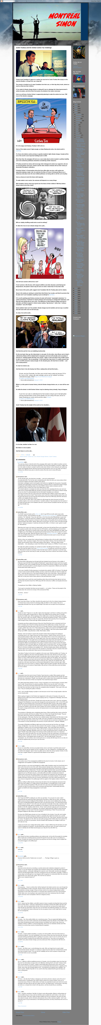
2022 (76, 106)
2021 (76, 108)
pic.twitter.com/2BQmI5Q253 (26, 378)
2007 (76, 311)
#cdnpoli (49, 376)
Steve (19, 834)
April (77, 131)
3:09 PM (20, 668)
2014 (76, 296)
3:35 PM (20, 741)
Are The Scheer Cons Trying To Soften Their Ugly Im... (80, 195)
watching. (18, 150)
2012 (76, 300)
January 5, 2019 (38, 380)
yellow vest (38, 514)
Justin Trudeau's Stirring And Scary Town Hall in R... (80, 237)
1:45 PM (20, 594)
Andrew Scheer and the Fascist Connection (80, 201)
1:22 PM (20, 972)
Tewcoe (20, 746)
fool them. (52, 294)
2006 (76, 313)
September (79, 120)
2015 (76, 294)
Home (43, 1012)
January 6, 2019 (38, 400)
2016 (76, 292)
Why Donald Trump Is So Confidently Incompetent (79, 255)
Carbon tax (31, 456)
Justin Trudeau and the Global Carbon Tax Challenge (80, 265)
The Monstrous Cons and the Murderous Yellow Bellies (80, 249)
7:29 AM (20, 860)
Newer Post (20, 1012)
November (79, 116)
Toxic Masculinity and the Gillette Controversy (80, 206)
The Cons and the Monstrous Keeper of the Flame (80, 189)
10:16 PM (20, 829)
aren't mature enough (42, 548)
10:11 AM (20, 880)
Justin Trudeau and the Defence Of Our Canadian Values (80, 231)
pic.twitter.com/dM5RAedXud (26, 398)
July (77, 124)
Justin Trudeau (53, 456)
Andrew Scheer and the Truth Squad (80, 271)
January (78, 137)
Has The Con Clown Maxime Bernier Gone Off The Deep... (80, 243)
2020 (76, 110)
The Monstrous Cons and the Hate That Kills (80, 140)
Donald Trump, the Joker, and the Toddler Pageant (80, 154)
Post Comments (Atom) (28, 1015)
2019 (76, 112)
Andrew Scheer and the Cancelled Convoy (79, 211)
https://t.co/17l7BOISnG (41, 376)
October (78, 118)
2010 (76, 305)
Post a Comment (22, 1006)
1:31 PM (20, 986)
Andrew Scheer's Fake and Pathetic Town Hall (80, 184)
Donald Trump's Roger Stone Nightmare (80, 160)
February (78, 135)
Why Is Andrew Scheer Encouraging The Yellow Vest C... (80, 217)
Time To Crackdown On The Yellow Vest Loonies (80, 224)
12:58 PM (20, 941)
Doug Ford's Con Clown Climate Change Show (80, 179)
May (77, 129)
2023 (76, 104)
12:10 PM (20, 472)
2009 (76, 307)
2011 (76, 302)
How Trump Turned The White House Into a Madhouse (79, 282)
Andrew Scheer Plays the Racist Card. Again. (80, 149)
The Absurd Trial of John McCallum (80, 165)
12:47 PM (20, 927)
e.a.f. (19, 611)
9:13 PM (20, 754)
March (78, 133)
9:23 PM (20, 791)
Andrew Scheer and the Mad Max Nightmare (80, 169)
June (77, 126)
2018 (76, 288)
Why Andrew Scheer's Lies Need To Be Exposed (80, 276)
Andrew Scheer (23, 456)
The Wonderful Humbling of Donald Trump (80, 174)
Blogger (59, 1021)
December (79, 114)
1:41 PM (20, 1003)
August (78, 122)
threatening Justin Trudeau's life (49, 515)
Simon (19, 885)
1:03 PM (20, 954)
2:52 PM (20, 606)
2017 (76, 290)
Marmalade (20, 856)
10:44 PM (20, 851)
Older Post (66, 1012)
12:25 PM (20, 912)
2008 (76, 309)
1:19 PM (20, 554)
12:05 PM (20, 896)
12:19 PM (20, 507)
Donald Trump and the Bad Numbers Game (80, 145)
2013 (76, 298)
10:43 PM (20, 842)
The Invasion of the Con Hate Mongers (80, 260)
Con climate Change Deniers (41, 456)
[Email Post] (34, 454)
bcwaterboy (21, 462)
